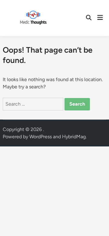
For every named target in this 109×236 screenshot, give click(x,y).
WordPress (40, 136)
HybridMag (74, 136)
